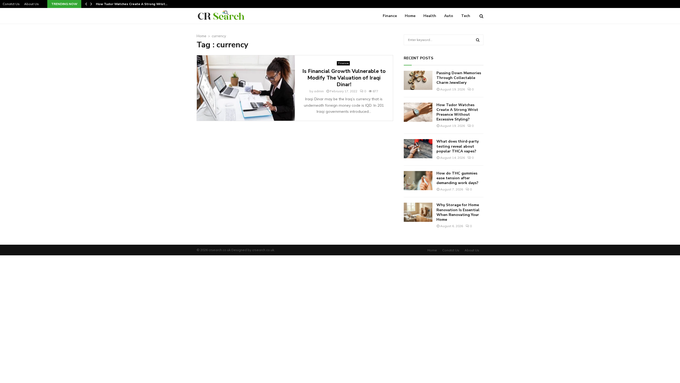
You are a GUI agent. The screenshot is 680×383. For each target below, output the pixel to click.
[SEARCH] (477, 40)
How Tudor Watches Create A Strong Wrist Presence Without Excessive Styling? (457, 112)
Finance (390, 15)
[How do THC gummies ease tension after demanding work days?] (418, 180)
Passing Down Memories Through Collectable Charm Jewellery (458, 77)
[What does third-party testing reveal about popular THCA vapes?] (418, 148)
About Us (31, 4)
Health (429, 15)
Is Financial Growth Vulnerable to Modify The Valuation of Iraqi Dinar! (344, 78)
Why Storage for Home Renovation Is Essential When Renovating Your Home (457, 212)
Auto (448, 15)
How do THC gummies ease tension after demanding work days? (457, 178)
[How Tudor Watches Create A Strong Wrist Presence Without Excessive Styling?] (418, 112)
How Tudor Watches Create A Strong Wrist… (132, 4)
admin (319, 91)
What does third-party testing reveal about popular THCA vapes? (457, 146)
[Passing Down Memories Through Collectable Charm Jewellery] (418, 80)
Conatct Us (11, 4)
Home (410, 15)
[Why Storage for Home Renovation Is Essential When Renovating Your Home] (418, 212)
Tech (465, 15)
